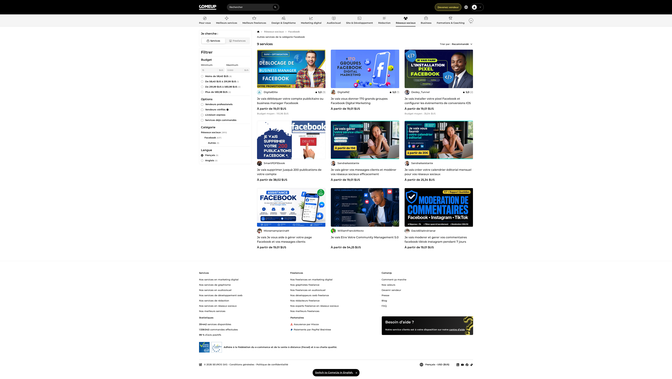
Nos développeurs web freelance (309, 295)
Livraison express (215, 114)
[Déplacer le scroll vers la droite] (471, 20)
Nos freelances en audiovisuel (308, 290)
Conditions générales (241, 364)
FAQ (384, 305)
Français (211, 155)
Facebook (294, 31)
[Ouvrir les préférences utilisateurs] (480, 7)
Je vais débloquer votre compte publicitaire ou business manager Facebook (290, 101)
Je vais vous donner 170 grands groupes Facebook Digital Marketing (359, 101)
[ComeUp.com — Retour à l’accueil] (207, 7)
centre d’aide (457, 329)
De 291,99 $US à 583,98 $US (223, 86)
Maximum (232, 65)
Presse (385, 295)
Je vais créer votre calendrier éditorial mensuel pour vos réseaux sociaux (438, 172)
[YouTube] (462, 364)
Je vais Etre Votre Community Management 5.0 (365, 237)
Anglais (211, 160)
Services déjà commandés (220, 120)
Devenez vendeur (448, 7)
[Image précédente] (408, 69)
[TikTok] (471, 364)
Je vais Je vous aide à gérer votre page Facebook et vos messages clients (284, 239)
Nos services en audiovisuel (215, 290)
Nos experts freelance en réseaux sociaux (314, 305)
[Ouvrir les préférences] (466, 7)
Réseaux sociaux (274, 31)
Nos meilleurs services (212, 311)
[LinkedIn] (457, 364)
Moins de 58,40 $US (218, 76)
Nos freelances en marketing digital (311, 279)
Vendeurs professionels (219, 104)
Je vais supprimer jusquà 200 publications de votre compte (289, 172)
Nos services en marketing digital (219, 279)
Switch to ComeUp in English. (334, 372)
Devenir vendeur (391, 290)
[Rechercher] (275, 7)
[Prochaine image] (469, 69)
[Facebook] (467, 364)
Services (215, 40)
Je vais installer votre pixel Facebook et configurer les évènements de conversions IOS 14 (438, 103)
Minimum (207, 65)
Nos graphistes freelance (304, 284)
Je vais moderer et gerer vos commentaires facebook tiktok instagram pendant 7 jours (436, 239)
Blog (384, 300)
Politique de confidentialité (272, 364)
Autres (212, 142)
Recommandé (460, 44)
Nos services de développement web (220, 295)
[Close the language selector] (356, 372)
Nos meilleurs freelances (304, 311)
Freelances (239, 40)
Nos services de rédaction (214, 300)
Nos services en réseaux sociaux (218, 305)
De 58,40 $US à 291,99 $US (222, 81)
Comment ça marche (394, 279)
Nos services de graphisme (215, 284)
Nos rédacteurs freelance (305, 300)
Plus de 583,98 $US (218, 92)
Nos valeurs (388, 284)
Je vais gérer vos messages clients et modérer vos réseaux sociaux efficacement (363, 172)
